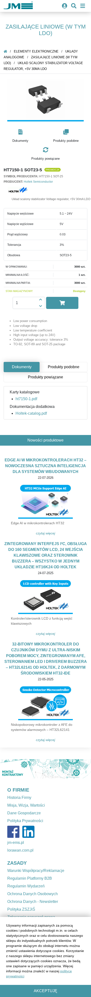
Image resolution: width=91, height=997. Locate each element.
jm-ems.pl (15, 842)
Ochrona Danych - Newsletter (32, 902)
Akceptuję (45, 991)
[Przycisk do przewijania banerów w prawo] (84, 768)
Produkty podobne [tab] (63, 367)
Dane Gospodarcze (24, 813)
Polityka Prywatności (25, 821)
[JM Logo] (18, 6)
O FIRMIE (18, 790)
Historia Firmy (19, 797)
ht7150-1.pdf (26, 399)
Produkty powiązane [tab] (45, 377)
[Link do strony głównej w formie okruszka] (5, 51)
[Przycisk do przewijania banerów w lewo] (7, 768)
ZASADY (17, 863)
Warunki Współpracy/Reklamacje (35, 871)
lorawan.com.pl (20, 850)
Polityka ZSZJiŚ (21, 909)
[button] (20, 136)
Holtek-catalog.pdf (31, 413)
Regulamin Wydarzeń (26, 886)
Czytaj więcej (45, 533)
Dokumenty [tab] (22, 367)
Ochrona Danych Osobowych (32, 894)
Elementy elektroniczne (36, 51)
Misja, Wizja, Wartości (26, 805)
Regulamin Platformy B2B (29, 878)
